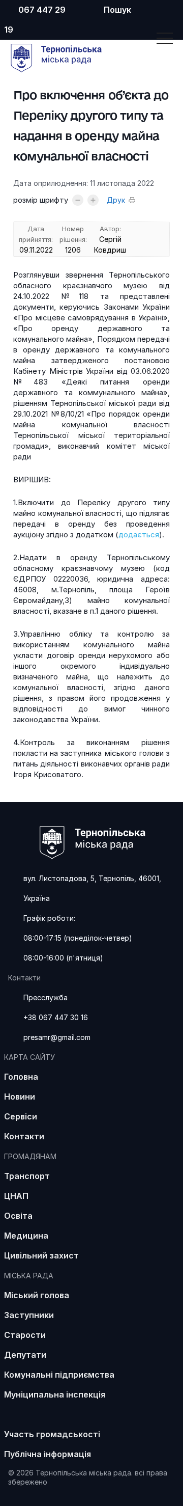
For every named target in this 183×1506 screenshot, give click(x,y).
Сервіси (20, 1116)
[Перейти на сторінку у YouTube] (143, 12)
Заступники (29, 1315)
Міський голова (36, 1295)
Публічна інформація (47, 1454)
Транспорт (27, 1176)
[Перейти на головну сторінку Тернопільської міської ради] (63, 72)
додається (138, 534)
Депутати (25, 1355)
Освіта (18, 1216)
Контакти (24, 1136)
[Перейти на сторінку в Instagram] (159, 12)
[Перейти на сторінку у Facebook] (174, 12)
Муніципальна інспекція (54, 1394)
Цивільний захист (41, 1255)
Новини (19, 1096)
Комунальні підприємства (59, 1375)
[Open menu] (165, 38)
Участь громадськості (52, 1434)
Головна (21, 1077)
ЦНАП (16, 1196)
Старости (25, 1335)
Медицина (26, 1235)
